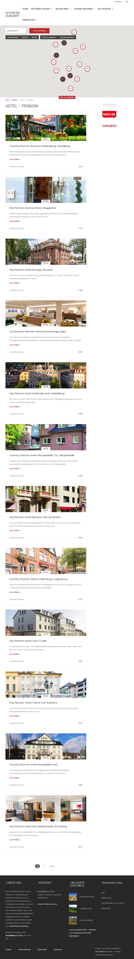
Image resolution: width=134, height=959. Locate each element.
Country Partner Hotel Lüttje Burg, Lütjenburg (38, 579)
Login (127, 1)
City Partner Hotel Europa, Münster (31, 269)
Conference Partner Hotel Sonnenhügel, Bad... (38, 331)
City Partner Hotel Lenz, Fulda (27, 640)
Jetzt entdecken (39, 31)
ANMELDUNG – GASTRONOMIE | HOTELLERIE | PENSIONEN (112, 903)
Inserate (14, 100)
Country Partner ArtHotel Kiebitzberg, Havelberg (39, 146)
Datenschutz (42, 949)
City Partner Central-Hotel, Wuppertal (32, 208)
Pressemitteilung (24, 949)
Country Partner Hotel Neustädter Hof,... (34, 764)
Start (25, 9)
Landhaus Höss (85, 908)
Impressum (58, 949)
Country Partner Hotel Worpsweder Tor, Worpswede (41, 455)
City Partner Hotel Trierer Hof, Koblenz (33, 702)
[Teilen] (46, 131)
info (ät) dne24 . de (50, 904)
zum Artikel (13, 159)
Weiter (52, 866)
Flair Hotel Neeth (86, 920)
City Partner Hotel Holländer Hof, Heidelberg (37, 393)
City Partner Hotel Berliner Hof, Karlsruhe (34, 517)
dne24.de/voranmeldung (19, 926)
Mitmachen (118, 1)
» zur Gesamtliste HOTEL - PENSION (82, 930)
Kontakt (8, 949)
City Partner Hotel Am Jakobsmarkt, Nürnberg (38, 826)
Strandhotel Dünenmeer (89, 897)
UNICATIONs (14, 935)
